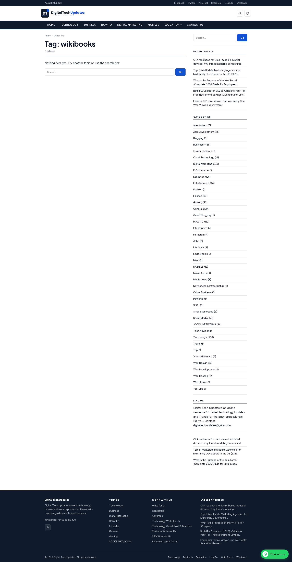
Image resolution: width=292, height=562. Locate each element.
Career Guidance (203, 151)
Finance (197, 195)
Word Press (200, 382)
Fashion (197, 189)
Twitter (191, 3)
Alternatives (200, 125)
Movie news (200, 279)
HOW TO (198, 221)
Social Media (200, 318)
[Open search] (240, 13)
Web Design (200, 362)
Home (51, 24)
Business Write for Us (164, 531)
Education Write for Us (164, 541)
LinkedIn (229, 3)
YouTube (198, 388)
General (197, 208)
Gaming (197, 202)
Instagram (216, 3)
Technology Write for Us (166, 521)
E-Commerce (201, 170)
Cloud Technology (203, 157)
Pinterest (203, 3)
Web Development (204, 369)
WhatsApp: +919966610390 (60, 519)
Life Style (198, 247)
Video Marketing (202, 356)
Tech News (199, 330)
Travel (196, 343)
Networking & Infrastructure (209, 285)
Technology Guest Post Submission (172, 526)
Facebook (179, 3)
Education (172, 24)
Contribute (158, 510)
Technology (69, 24)
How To (106, 24)
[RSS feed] (48, 527)
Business (89, 24)
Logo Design (200, 253)
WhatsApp (242, 3)
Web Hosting (200, 375)
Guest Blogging (202, 215)
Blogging (198, 138)
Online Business (202, 292)
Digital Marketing (129, 24)
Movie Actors (200, 273)
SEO (195, 305)
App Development (203, 131)
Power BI (198, 298)
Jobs (196, 241)
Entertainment (201, 183)
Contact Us (195, 24)
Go (180, 72)
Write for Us (159, 505)
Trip (195, 350)
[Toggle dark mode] (247, 13)
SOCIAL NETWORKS (204, 324)
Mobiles (153, 24)
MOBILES (198, 266)
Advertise (157, 515)
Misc (196, 260)
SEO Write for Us (161, 536)
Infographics (200, 228)
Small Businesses (203, 311)
